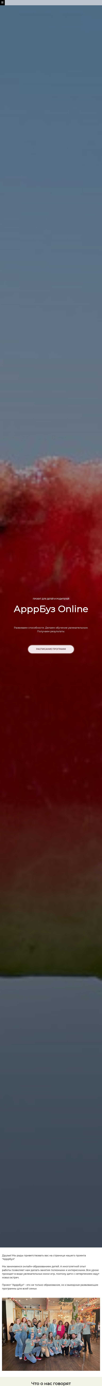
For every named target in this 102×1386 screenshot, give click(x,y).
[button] (4, 1334)
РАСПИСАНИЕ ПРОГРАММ (51, 649)
